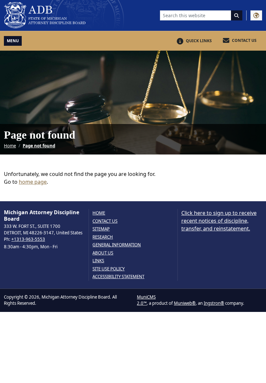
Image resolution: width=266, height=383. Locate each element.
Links (98, 261)
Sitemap (101, 229)
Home (10, 146)
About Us (102, 253)
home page (33, 181)
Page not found (39, 146)
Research (102, 237)
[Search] (237, 15)
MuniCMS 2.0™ (146, 300)
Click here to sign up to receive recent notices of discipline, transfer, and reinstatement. (219, 220)
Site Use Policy (108, 269)
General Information (116, 245)
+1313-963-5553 (28, 239)
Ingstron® (214, 303)
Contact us (104, 221)
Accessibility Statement (118, 276)
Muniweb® (185, 303)
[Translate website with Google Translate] (256, 15)
